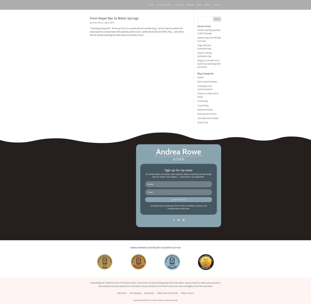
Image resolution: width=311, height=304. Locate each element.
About (207, 5)
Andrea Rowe (97, 22)
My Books (179, 5)
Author (200, 77)
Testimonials (135, 293)
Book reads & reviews (207, 81)
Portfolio (122, 293)
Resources (149, 293)
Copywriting (202, 105)
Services (190, 5)
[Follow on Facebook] (174, 220)
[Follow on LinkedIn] (179, 220)
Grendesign (174, 300)
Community (202, 101)
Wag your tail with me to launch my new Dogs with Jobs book (209, 63)
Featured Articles (205, 109)
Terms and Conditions (167, 293)
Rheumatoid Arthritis (206, 114)
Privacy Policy (187, 293)
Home (151, 5)
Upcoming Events (164, 5)
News (199, 5)
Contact (217, 5)
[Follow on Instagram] (183, 220)
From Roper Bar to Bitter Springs (114, 18)
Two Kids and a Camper (208, 118)
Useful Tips (202, 122)
